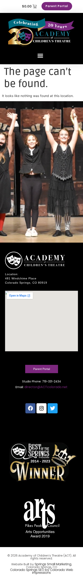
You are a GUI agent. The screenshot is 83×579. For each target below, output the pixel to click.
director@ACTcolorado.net (45, 387)
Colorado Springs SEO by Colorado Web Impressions (41, 571)
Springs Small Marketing (53, 564)
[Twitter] (53, 408)
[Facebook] (30, 408)
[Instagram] (41, 408)
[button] (40, 55)
